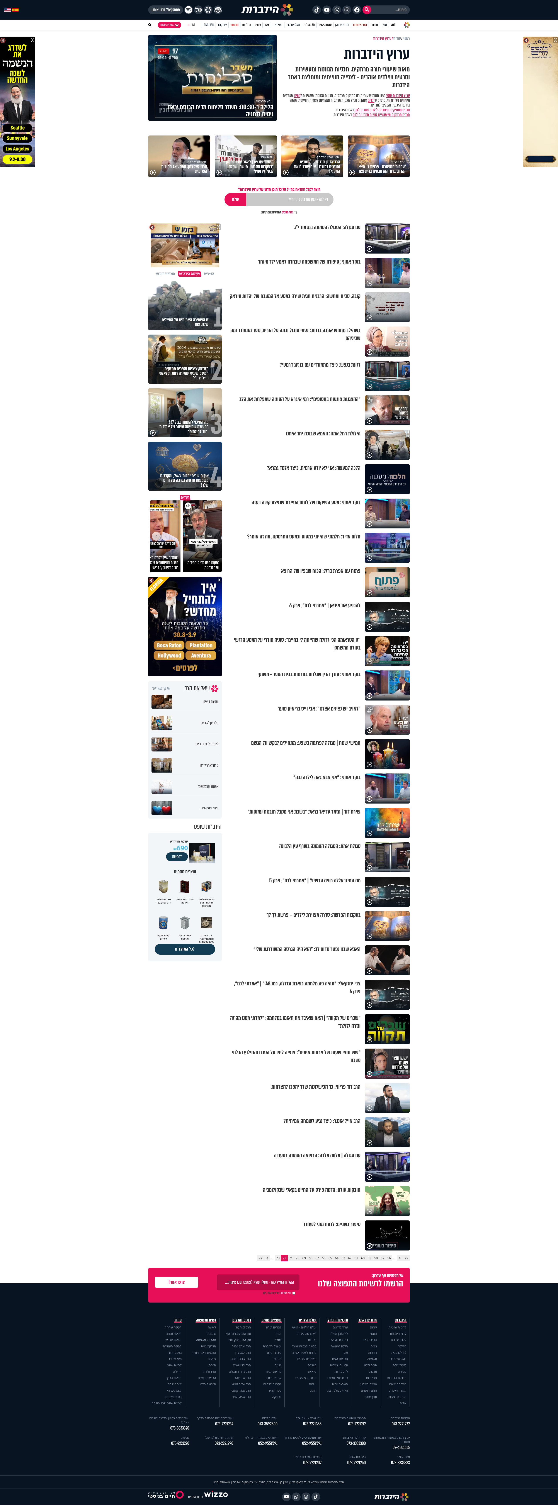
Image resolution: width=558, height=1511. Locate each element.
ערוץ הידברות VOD (398, 95)
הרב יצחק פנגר (241, 1346)
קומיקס (312, 1365)
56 (389, 1258)
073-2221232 (224, 1424)
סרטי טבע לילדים (305, 1378)
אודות (403, 1403)
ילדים (371, 100)
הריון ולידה (209, 1371)
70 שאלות (309, 24)
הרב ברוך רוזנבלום (240, 1371)
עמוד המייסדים (397, 1390)
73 (278, 1258)
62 (350, 1258)
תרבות (373, 1371)
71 (291, 1258)
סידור (178, 1320)
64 (337, 1258)
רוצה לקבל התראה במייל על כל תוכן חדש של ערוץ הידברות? (279, 189)
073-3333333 (400, 1463)
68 (310, 1258)
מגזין (384, 24)
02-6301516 (401, 1447)
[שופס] (208, 9)
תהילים (177, 1371)
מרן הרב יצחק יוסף (239, 1340)
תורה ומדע (370, 1365)
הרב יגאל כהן (243, 1352)
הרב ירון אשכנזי (242, 1365)
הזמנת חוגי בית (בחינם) (219, 1437)
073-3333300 (356, 1443)
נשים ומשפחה (206, 1320)
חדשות (374, 24)
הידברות (401, 1320)
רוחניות (372, 1352)
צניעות (212, 1359)
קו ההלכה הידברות (354, 1437)
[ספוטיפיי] (188, 9)
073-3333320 (179, 1428)
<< (406, 1258)
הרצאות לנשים (207, 1378)
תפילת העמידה (172, 1346)
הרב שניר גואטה (241, 1359)
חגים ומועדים (369, 1390)
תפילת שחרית (173, 1327)
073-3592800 (267, 1424)
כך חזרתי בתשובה (337, 1378)
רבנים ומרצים (241, 1320)
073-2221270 (180, 1443)
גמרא (278, 1340)
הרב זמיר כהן (342, 24)
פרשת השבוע (368, 1384)
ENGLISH (209, 24)
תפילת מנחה (174, 1334)
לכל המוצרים (185, 949)
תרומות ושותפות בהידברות (350, 1418)
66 (323, 1258)
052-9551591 (312, 1443)
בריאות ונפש (273, 1371)
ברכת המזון (175, 1352)
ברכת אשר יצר (173, 1397)
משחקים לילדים (306, 1359)
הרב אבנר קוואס (241, 1390)
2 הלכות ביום (398, 1352)
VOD (393, 24)
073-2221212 (357, 1424)
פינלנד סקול (274, 1352)
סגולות (277, 1359)
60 (363, 1258)
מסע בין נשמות (339, 1365)
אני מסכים (277, 212)
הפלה (212, 1365)
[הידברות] (267, 10)
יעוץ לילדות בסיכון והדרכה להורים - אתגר (169, 1420)
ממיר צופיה (403, 1457)
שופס (258, 24)
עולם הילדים (325, 24)
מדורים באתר (368, 1320)
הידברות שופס (397, 1384)
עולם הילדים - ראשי (304, 1327)
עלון (266, 24)
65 (330, 1258)
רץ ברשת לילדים (306, 1334)
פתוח (345, 1352)
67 (317, 1258)
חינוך (278, 1365)
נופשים (402, 1371)
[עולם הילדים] (218, 9)
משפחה (372, 1359)
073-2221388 (312, 1424)
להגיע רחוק (341, 1371)
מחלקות (246, 24)
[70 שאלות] (198, 9)
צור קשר (222, 24)
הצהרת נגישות (397, 1397)
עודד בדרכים (340, 1327)
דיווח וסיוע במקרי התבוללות (261, 1437)
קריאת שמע (174, 1365)
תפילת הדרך (174, 1378)
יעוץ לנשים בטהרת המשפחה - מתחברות (391, 1439)
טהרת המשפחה (206, 1340)
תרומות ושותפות (396, 1378)
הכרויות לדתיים (272, 1384)
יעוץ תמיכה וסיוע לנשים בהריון (303, 1437)
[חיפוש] (366, 9)
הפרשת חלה (208, 1384)
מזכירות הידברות (400, 1418)
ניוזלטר (402, 1346)
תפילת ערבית (173, 1340)
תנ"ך (278, 1334)
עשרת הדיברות (272, 1346)
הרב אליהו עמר (241, 1397)
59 (369, 1258)
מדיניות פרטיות (397, 1327)
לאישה (212, 1327)
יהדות (373, 1327)
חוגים (313, 1390)
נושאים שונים (271, 1320)
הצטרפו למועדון (167, 25)
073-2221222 (401, 1424)
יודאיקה (276, 1397)
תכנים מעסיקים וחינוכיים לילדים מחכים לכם (382, 110)
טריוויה (312, 1371)
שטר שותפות (360, 24)
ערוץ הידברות (398, 1334)
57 (382, 1258)
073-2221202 (312, 1463)
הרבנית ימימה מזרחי (204, 1352)
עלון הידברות (398, 1340)
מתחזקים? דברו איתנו (165, 10)
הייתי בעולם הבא (337, 1390)
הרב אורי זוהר (243, 1378)
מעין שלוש (175, 1359)
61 (356, 1258)
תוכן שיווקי (371, 1397)
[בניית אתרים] (216, 1497)
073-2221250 (356, 1463)
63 (343, 1258)
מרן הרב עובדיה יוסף (238, 1334)
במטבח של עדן (339, 1340)
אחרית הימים (273, 1378)
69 (304, 1258)
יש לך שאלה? (161, 688)
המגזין (373, 1334)
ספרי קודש (275, 1390)
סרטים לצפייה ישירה (303, 1346)
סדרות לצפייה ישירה (304, 1352)
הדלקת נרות (208, 1346)
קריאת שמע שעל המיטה (166, 1403)
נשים (297, 95)
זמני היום (277, 24)
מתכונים (211, 1334)
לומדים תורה (273, 1327)
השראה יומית (340, 1384)
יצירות (312, 1384)
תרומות (234, 24)
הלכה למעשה (339, 1346)
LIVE (193, 25)
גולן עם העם (340, 1359)
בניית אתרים (195, 1497)
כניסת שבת (399, 1365)
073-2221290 (224, 1443)
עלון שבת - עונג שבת (309, 1418)
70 (297, 1258)
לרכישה (177, 857)
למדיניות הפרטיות (271, 212)
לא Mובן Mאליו (339, 1334)
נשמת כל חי (174, 1390)
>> (260, 1258)
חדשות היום (369, 1340)
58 (376, 1258)
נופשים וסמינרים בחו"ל (308, 1457)
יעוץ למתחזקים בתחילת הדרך (215, 1418)
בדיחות (312, 1340)
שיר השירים (174, 1384)
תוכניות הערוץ (338, 1320)
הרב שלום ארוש (241, 1384)
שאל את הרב (293, 24)
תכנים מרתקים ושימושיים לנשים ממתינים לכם (381, 115)
